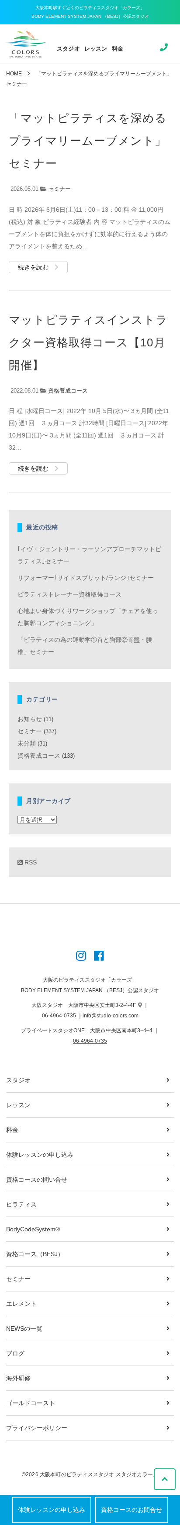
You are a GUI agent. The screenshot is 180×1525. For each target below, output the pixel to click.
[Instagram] (81, 957)
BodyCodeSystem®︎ (33, 1229)
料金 (117, 48)
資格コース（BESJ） (35, 1253)
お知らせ (29, 718)
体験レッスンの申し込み (51, 1510)
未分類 (26, 743)
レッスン (95, 48)
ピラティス (21, 1204)
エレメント (21, 1303)
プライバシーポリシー (36, 1427)
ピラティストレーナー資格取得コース (69, 594)
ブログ (15, 1353)
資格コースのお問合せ (131, 1510)
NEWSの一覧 (24, 1328)
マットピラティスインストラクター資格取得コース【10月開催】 (88, 342)
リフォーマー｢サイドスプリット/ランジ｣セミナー (85, 577)
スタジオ (68, 48)
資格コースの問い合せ (36, 1179)
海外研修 (18, 1378)
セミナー (59, 189)
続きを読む (34, 267)
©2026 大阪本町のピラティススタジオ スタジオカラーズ (90, 1474)
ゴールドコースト (30, 1403)
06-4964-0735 (59, 1016)
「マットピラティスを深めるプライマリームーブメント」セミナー (88, 141)
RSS (30, 862)
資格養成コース (68, 390)
